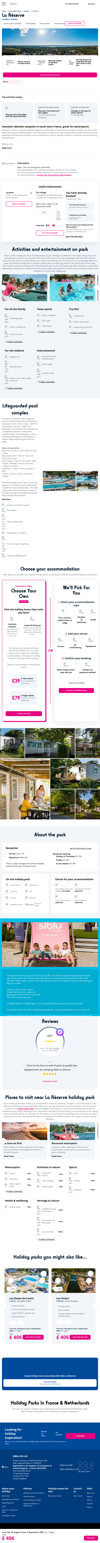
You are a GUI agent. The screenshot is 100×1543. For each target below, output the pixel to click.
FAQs (4, 1506)
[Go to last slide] (11, 45)
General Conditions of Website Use (31, 1504)
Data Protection (29, 1496)
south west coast (26, 1108)
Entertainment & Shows (10, 1499)
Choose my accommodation (50, 75)
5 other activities (14, 1191)
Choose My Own (23, 714)
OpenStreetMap (70, 1468)
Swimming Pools (8, 1503)
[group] (24, 287)
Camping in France (8, 1515)
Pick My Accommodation (76, 690)
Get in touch (77, 1496)
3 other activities (14, 342)
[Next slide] (89, 45)
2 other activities (47, 1239)
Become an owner (54, 1496)
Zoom (70, 487)
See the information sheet (80, 848)
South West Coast (14, 11)
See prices (91, 1538)
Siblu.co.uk (91, 1493)
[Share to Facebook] (11, 81)
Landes (26, 11)
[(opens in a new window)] (80, 1463)
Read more (7, 148)
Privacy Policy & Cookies (32, 1500)
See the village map (50, 233)
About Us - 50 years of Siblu (10, 1511)
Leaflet (60, 1468)
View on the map (74, 23)
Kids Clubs (5, 1496)
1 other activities (47, 332)
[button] (51, 740)
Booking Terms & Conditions (33, 1493)
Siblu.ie (89, 1496)
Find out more (50, 1383)
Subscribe (80, 1436)
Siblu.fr (89, 1500)
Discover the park (33, 1337)
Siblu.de (90, 1503)
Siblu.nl (89, 1507)
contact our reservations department (54, 175)
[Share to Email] (16, 81)
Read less (6, 499)
